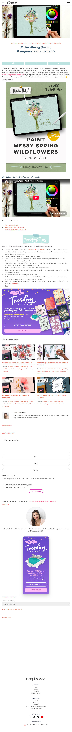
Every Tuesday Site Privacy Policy (36, 706)
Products (36, 691)
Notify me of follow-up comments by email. (18, 485)
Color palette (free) (11, 225)
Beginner (14, 43)
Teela (24, 412)
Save (13, 63)
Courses (36, 689)
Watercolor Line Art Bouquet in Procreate (17, 363)
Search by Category (8, 600)
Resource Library (36, 693)
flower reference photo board (36, 249)
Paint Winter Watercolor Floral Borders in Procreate (51, 397)
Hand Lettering (35, 43)
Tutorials (50, 43)
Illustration (48, 371)
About (36, 700)
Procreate (43, 43)
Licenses (36, 704)
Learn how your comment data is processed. (42, 501)
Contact (36, 702)
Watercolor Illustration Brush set (15, 230)
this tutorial (15, 284)
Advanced (63, 371)
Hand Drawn (25, 43)
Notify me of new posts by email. (14, 488)
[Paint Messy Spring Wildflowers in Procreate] (7, 415)
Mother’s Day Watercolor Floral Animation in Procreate (52, 364)
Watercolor (57, 43)
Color (19, 43)
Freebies (10, 366)
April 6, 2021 (36, 55)
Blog (36, 687)
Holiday (66, 369)
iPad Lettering (15, 369)
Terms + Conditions (36, 708)
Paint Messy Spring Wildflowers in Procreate (36, 49)
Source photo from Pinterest (14, 227)
